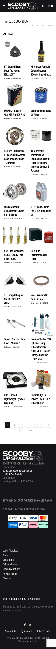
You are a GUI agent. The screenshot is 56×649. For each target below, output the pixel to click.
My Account (26, 631)
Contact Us (8, 559)
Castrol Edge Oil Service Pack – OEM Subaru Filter (40, 398)
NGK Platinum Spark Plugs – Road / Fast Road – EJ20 (14, 254)
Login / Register (11, 550)
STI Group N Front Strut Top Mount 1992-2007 (12, 70)
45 (48, 425)
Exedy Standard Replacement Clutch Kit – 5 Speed (14, 210)
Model (33, 26)
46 (22, 430)
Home (28, 26)
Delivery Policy (10, 564)
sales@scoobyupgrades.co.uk (17, 470)
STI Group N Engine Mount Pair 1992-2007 (13, 299)
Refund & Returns (11, 569)
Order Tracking (43, 631)
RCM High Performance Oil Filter (39, 254)
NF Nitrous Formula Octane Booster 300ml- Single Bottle (41, 70)
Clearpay (7, 578)
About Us (7, 555)
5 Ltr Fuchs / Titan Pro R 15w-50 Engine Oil (41, 210)
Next (30, 430)
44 (41, 425)
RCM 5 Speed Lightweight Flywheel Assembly (14, 398)
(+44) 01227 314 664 (12, 474)
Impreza (39, 26)
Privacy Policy (10, 573)
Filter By (11, 34)
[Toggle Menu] (4, 6)
